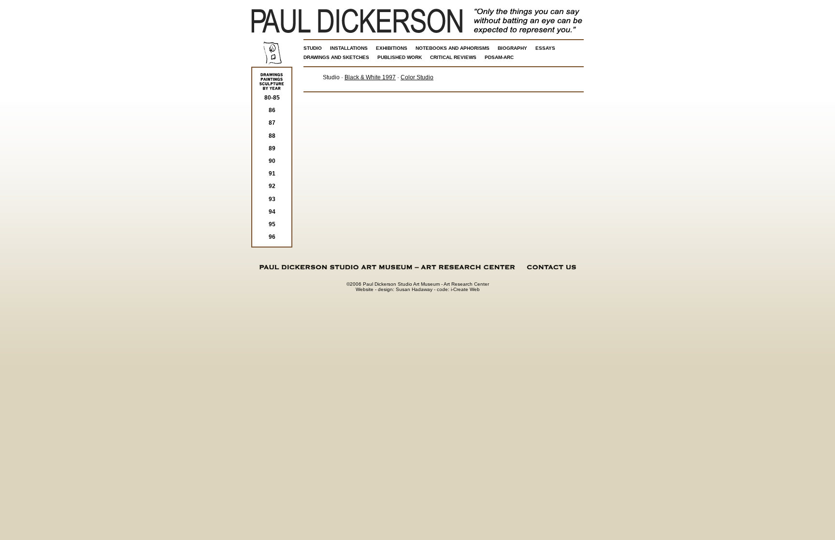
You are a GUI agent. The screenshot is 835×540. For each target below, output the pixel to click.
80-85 (272, 97)
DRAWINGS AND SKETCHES (336, 57)
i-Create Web (465, 289)
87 (272, 122)
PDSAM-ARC (499, 57)
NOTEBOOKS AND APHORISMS (452, 48)
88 (272, 135)
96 (272, 237)
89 (272, 148)
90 (272, 161)
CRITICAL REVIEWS (453, 57)
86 (272, 110)
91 (272, 173)
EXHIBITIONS (391, 48)
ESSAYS (545, 48)
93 (272, 199)
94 (272, 211)
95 (272, 224)
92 (272, 186)
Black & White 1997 (370, 77)
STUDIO (312, 48)
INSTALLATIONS (349, 48)
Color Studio (417, 77)
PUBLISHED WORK (399, 57)
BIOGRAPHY (512, 48)
